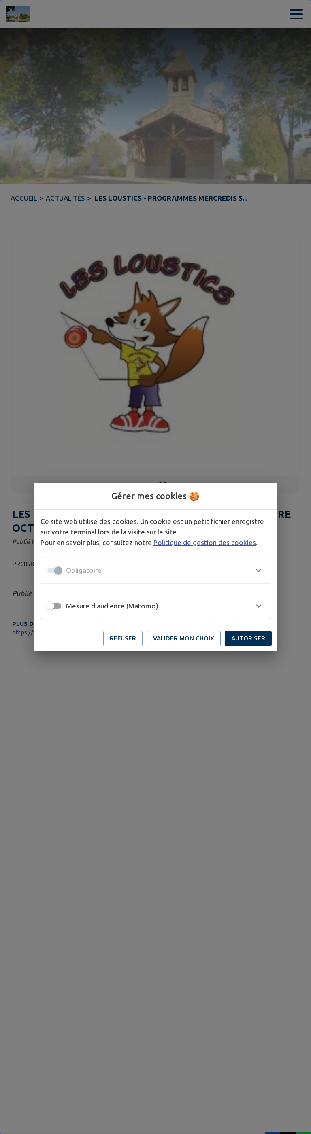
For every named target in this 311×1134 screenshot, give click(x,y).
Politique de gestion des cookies (204, 542)
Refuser (123, 638)
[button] (155, 570)
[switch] (50, 606)
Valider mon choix (183, 638)
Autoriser (248, 638)
